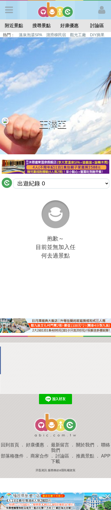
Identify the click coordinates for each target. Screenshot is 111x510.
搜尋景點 (41, 25)
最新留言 (60, 444)
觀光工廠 (78, 35)
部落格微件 (12, 456)
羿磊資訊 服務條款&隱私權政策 (55, 470)
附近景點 (14, 25)
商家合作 (39, 456)
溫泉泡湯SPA (30, 35)
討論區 (62, 456)
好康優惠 (69, 25)
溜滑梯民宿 (56, 35)
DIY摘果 (97, 35)
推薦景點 (85, 456)
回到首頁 (10, 444)
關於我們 (85, 444)
